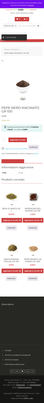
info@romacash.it (25, 387)
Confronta (33, 147)
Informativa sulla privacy (14, 364)
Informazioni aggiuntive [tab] (12, 161)
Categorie (11, 37)
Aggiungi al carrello (17, 140)
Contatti (8, 350)
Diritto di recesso (12, 360)
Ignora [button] (31, 5)
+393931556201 (35, 385)
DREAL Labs (28, 398)
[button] (22, 40)
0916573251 (20, 385)
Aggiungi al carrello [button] (10, 220)
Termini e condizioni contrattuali (17, 355)
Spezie (36, 154)
